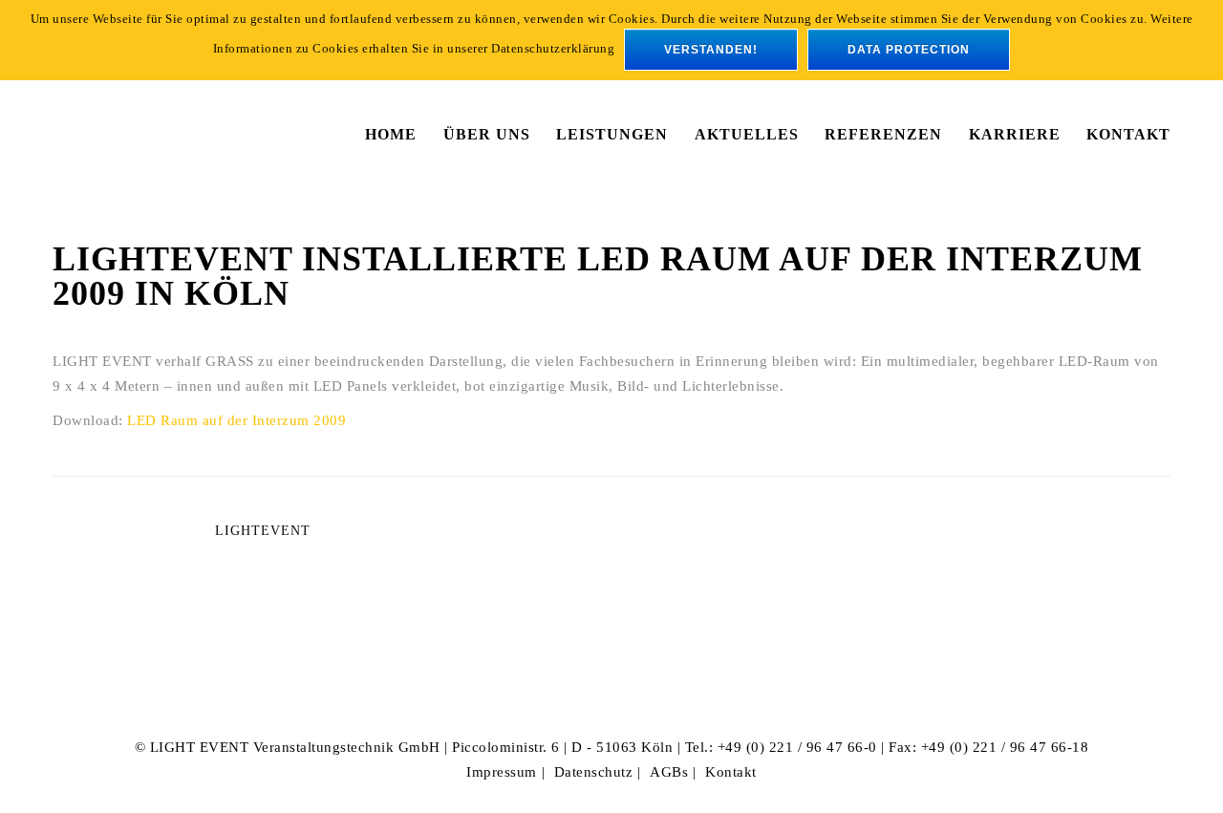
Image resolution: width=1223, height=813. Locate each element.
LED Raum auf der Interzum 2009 (236, 420)
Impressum (501, 772)
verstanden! (711, 49)
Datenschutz (593, 772)
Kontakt (731, 772)
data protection (909, 49)
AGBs (669, 772)
